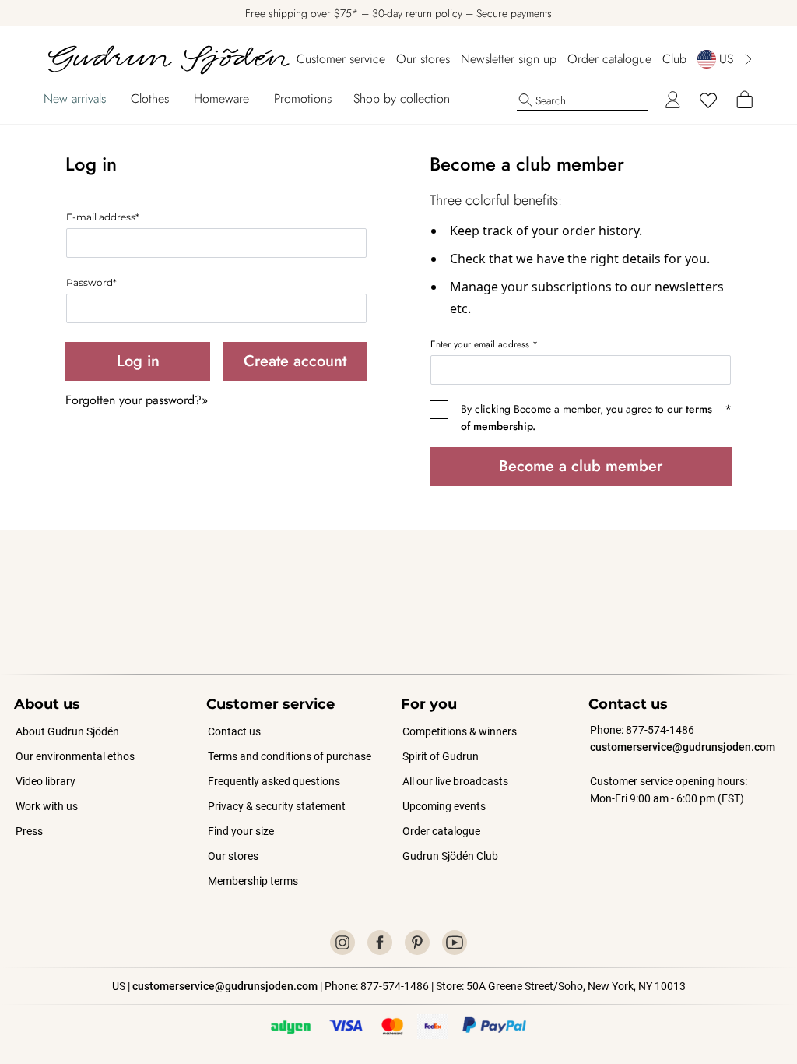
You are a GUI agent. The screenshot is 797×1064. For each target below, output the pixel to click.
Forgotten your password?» (136, 400)
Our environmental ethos (75, 756)
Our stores (423, 59)
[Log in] (672, 100)
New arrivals (75, 98)
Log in (138, 361)
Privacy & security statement (277, 806)
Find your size (241, 831)
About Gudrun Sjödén (67, 731)
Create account (295, 361)
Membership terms (253, 881)
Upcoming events (444, 806)
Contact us (234, 731)
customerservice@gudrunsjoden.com (682, 747)
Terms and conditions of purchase (289, 756)
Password (91, 282)
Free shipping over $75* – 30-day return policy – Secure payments (398, 13)
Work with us (47, 806)
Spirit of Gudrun (440, 756)
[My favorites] (708, 100)
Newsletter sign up (508, 59)
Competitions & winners (459, 731)
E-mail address (102, 217)
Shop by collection (401, 98)
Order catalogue (609, 59)
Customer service (341, 59)
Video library (45, 781)
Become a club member (580, 466)
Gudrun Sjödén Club (450, 856)
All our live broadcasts (455, 781)
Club (674, 59)
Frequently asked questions (274, 781)
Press (29, 831)
